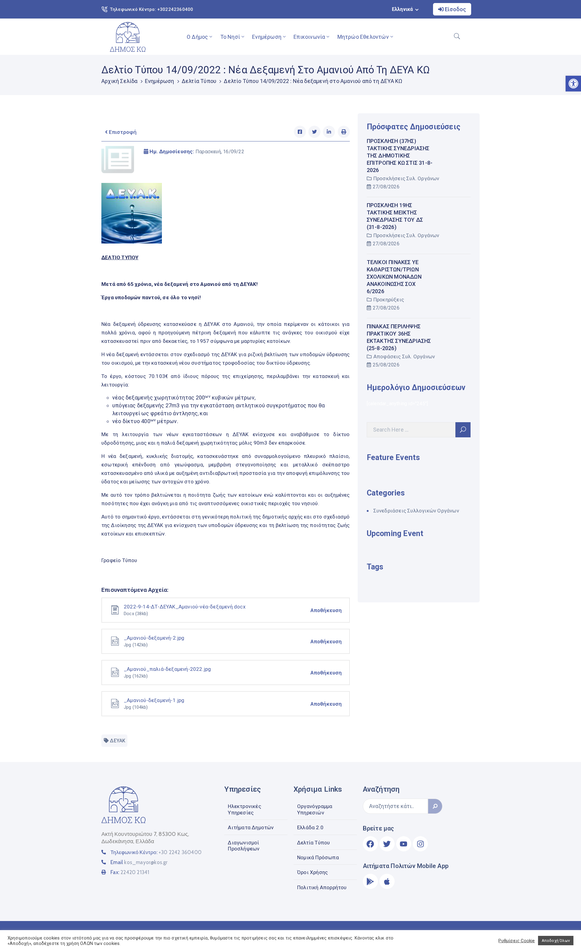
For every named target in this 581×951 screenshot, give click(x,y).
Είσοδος (455, 9)
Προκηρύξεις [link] (388, 300)
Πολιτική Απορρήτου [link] (322, 887)
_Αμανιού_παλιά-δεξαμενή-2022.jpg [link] (167, 669)
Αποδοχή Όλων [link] (556, 940)
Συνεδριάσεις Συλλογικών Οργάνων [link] (416, 511)
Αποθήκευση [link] (326, 610)
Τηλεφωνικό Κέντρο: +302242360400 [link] (151, 9)
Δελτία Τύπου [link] (199, 81)
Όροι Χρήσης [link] (312, 872)
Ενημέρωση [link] (266, 37)
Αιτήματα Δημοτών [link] (251, 827)
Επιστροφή (122, 132)
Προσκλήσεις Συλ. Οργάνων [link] (406, 178)
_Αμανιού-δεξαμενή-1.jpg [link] (154, 700)
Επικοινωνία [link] (309, 37)
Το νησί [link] (230, 37)
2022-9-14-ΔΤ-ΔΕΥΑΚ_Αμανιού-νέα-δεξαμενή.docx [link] (184, 607)
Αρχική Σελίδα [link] (119, 81)
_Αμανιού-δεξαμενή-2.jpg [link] (154, 638)
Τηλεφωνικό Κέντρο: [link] (156, 852)
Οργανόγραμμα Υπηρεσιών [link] (314, 809)
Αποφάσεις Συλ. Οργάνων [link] (404, 356)
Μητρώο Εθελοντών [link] (363, 37)
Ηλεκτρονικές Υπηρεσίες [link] (244, 809)
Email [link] (138, 862)
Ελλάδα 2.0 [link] (310, 827)
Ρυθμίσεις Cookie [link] (516, 940)
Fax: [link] (129, 872)
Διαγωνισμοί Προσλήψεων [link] (243, 846)
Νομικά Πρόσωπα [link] (318, 857)
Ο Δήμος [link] (197, 37)
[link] (128, 37)
